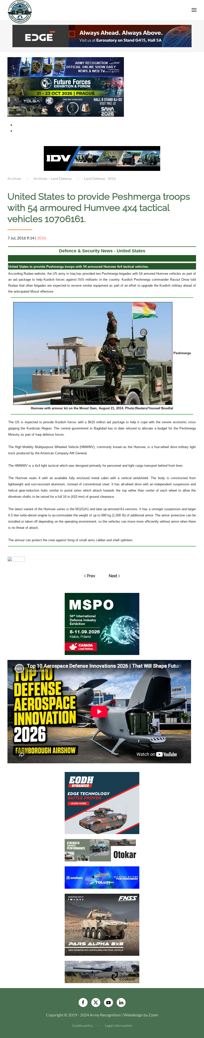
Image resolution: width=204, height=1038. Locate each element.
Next (113, 576)
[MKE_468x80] (65, 106)
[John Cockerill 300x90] (102, 971)
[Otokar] (102, 849)
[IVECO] (102, 157)
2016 (41, 237)
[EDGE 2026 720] (102, 35)
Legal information (118, 1025)
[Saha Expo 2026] (65, 66)
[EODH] (102, 802)
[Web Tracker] (16, 558)
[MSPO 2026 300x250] (102, 623)
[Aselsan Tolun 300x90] (102, 877)
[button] (194, 10)
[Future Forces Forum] (65, 86)
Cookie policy (82, 1025)
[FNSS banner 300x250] (102, 924)
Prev (91, 576)
